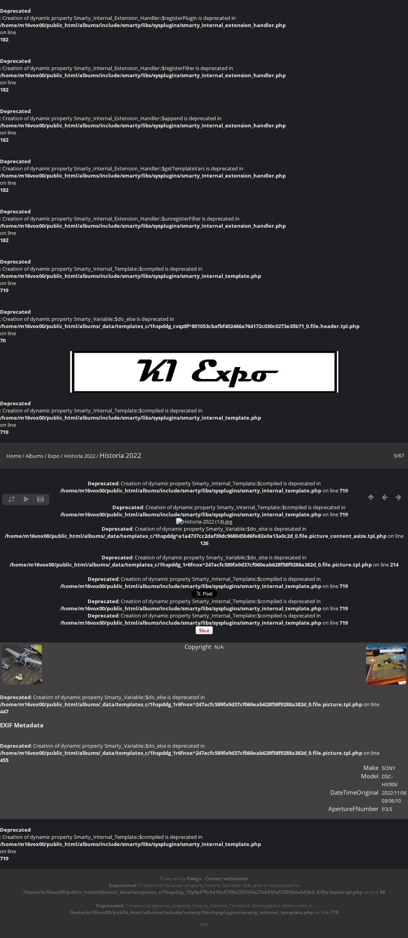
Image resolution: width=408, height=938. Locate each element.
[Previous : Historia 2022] (385, 497)
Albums (34, 455)
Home (13, 455)
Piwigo (194, 878)
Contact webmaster (227, 878)
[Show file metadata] (40, 499)
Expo (54, 455)
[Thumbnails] (371, 497)
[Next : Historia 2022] (399, 497)
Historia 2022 (79, 455)
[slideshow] (26, 499)
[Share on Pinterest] (204, 632)
